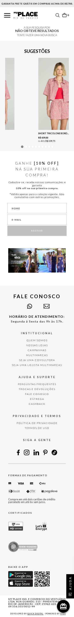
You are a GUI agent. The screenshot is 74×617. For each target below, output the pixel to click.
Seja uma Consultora (37, 360)
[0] (64, 15)
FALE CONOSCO (37, 394)
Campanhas (37, 350)
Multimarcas (37, 355)
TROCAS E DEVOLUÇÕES (37, 389)
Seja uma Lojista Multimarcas (37, 365)
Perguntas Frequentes (37, 384)
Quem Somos (37, 340)
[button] (7, 15)
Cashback (37, 403)
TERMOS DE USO (37, 428)
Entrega (37, 398)
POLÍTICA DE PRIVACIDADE (37, 423)
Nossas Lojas (37, 345)
